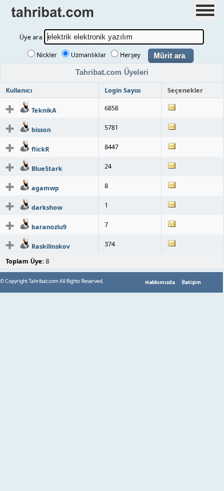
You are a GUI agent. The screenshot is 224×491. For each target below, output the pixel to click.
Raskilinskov (50, 246)
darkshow (46, 207)
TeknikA (44, 110)
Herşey (130, 54)
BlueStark (46, 168)
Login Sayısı (123, 90)
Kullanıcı (19, 90)
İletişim (191, 282)
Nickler (47, 54)
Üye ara (30, 37)
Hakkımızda (160, 282)
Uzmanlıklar (88, 54)
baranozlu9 (48, 226)
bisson (41, 129)
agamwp (45, 187)
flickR (40, 149)
